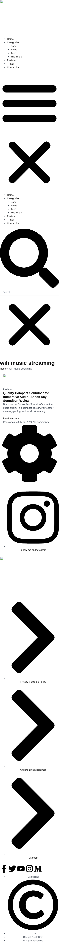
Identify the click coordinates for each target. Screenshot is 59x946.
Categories (13, 42)
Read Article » (11, 418)
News (14, 49)
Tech (13, 53)
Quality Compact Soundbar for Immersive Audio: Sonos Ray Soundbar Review (26, 396)
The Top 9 (16, 56)
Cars (13, 46)
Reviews (12, 60)
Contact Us (13, 67)
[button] (29, 133)
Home (10, 38)
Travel (10, 63)
